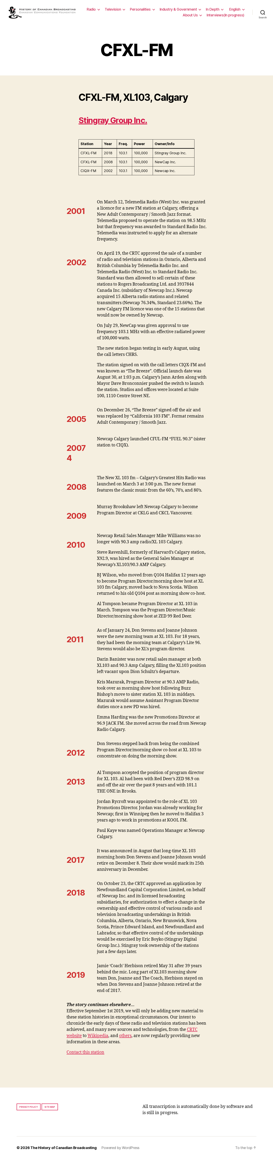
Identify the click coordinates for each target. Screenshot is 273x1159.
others (125, 1035)
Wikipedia (98, 1035)
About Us (190, 15)
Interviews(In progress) (225, 15)
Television (113, 9)
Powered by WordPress (120, 1148)
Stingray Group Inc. (113, 120)
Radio (91, 9)
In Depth (212, 9)
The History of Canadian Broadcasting (63, 1148)
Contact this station (85, 1052)
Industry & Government (178, 9)
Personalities (140, 9)
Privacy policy (28, 1107)
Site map (50, 1107)
